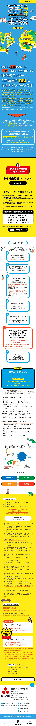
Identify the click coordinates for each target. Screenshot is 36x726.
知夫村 (26, 483)
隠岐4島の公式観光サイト (10, 706)
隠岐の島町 (9, 478)
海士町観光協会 (24, 708)
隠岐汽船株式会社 (8, 703)
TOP (32, 685)
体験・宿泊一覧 (18, 472)
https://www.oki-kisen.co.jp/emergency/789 (18, 142)
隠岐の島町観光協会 (25, 703)
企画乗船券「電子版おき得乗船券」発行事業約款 (17, 586)
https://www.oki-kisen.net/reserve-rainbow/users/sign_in (18, 423)
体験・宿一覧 (18, 243)
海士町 (9, 483)
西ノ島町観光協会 (25, 706)
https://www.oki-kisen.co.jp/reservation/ (15, 540)
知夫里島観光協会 (25, 711)
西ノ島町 (26, 478)
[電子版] (18, 378)
